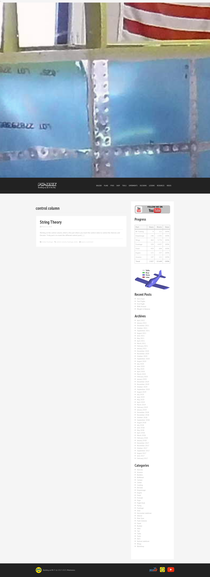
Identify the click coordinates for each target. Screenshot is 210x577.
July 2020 (140, 364)
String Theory (50, 222)
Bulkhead (140, 477)
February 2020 (142, 377)
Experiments (133, 185)
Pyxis (112, 185)
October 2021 (142, 328)
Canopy (139, 480)
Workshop (140, 546)
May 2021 (140, 338)
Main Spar (140, 518)
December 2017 (143, 443)
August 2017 (141, 453)
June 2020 (140, 366)
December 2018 (143, 412)
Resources (160, 185)
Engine (139, 493)
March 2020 (141, 374)
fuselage (70, 242)
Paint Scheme (142, 521)
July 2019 (140, 394)
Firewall (140, 498)
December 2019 (143, 382)
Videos (169, 185)
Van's (138, 539)
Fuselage (50, 242)
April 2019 (141, 402)
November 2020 (143, 354)
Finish (139, 495)
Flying (139, 505)
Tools (124, 185)
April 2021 (141, 341)
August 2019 (141, 392)
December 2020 (143, 351)
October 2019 (142, 387)
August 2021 (141, 333)
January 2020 (142, 379)
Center (44, 242)
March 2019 (141, 405)
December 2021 (143, 325)
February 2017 (142, 458)
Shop (118, 185)
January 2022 (142, 323)
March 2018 (141, 435)
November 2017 (143, 445)
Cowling (140, 485)
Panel (139, 523)
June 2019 (140, 397)
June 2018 (140, 428)
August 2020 (141, 361)
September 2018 (143, 420)
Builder (99, 185)
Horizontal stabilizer (144, 513)
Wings (139, 544)
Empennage (141, 490)
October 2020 (142, 356)
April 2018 (141, 433)
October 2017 (142, 448)
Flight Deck (141, 503)
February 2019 (142, 407)
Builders (140, 475)
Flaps (139, 500)
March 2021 (141, 343)
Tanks (139, 533)
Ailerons (140, 470)
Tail (138, 531)
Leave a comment (87, 242)
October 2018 (142, 417)
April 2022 (141, 320)
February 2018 (142, 438)
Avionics (140, 472)
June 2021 (140, 336)
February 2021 (142, 346)
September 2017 (143, 451)
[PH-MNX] (47, 185)
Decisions (143, 185)
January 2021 (142, 348)
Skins (139, 528)
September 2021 (143, 331)
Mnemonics (71, 570)
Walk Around (141, 306)
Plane (106, 185)
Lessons (152, 185)
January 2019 (142, 410)
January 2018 (142, 440)
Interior (139, 516)
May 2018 (140, 430)
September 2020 (143, 359)
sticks (76, 242)
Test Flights (141, 301)
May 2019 (140, 399)
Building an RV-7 (49, 570)
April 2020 (141, 371)
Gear (138, 511)
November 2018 (143, 415)
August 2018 (141, 422)
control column (61, 242)
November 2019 (143, 384)
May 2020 (140, 369)
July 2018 (140, 425)
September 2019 (143, 389)
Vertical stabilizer (143, 541)
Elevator (140, 488)
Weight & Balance (143, 309)
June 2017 (140, 456)
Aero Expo (141, 299)
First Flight (140, 304)
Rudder (139, 526)
